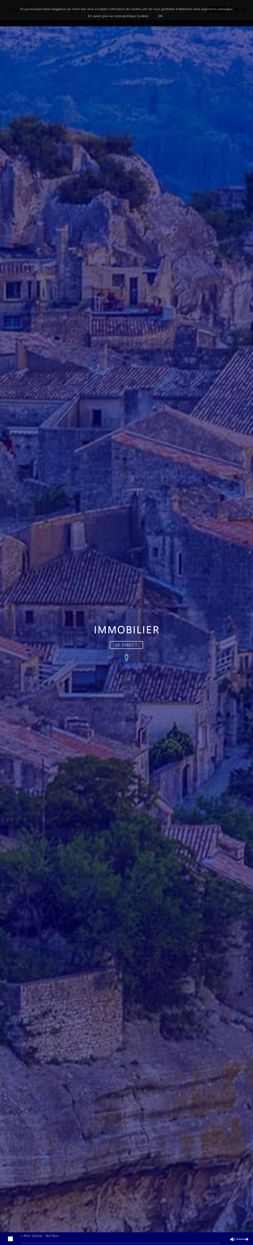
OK (160, 16)
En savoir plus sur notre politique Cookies (118, 16)
